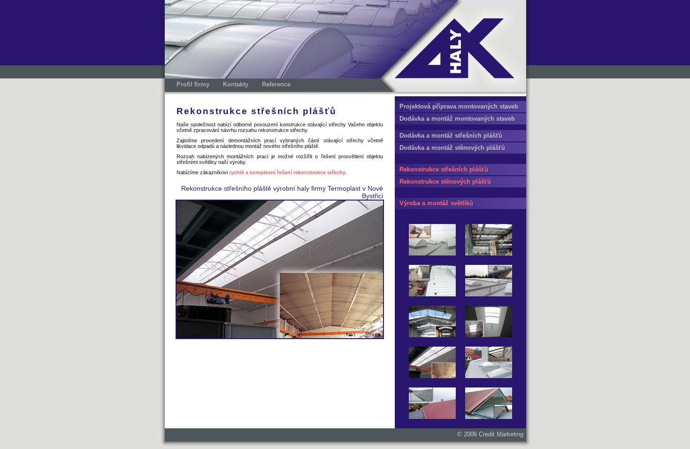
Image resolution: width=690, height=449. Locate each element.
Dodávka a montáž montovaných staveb (457, 118)
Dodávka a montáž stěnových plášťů (452, 147)
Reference (276, 84)
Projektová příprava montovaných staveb (458, 106)
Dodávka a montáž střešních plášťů (450, 135)
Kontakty (235, 84)
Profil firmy (192, 84)
